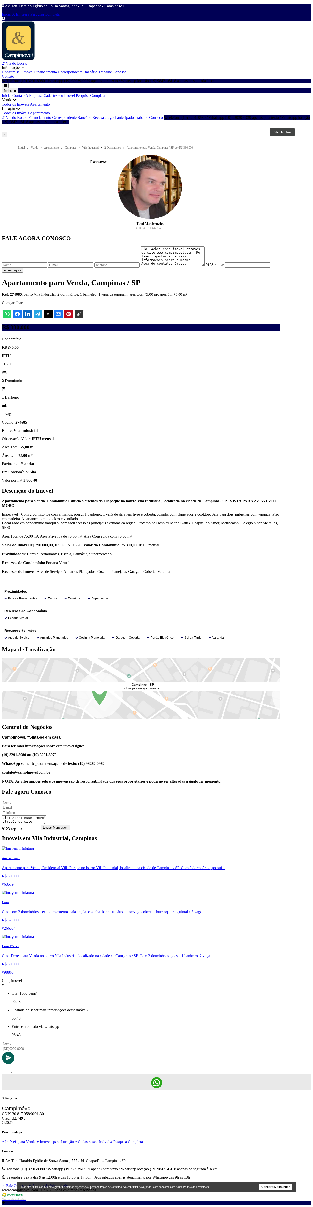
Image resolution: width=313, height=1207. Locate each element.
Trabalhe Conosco (112, 72)
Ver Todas (282, 132)
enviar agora (12, 270)
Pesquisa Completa (45, 14)
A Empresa (20, 14)
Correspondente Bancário (77, 72)
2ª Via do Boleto (14, 63)
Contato (8, 76)
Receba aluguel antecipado (113, 117)
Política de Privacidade (196, 1187)
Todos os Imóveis (15, 104)
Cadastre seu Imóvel (17, 72)
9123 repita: (12, 829)
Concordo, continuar (275, 1187)
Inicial (6, 14)
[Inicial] (18, 59)
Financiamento (45, 72)
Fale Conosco (15, 1186)
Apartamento (40, 104)
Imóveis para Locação (56, 1142)
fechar (9, 91)
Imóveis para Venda (20, 1142)
